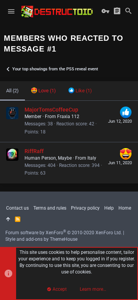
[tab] (43, 90)
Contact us (17, 208)
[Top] (8, 219)
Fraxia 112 (68, 116)
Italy (91, 158)
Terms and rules (49, 208)
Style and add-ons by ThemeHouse (41, 239)
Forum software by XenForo (63, 232)
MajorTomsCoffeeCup (51, 110)
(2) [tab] (12, 90)
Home (124, 208)
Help (109, 208)
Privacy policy (85, 208)
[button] (11, 11)
